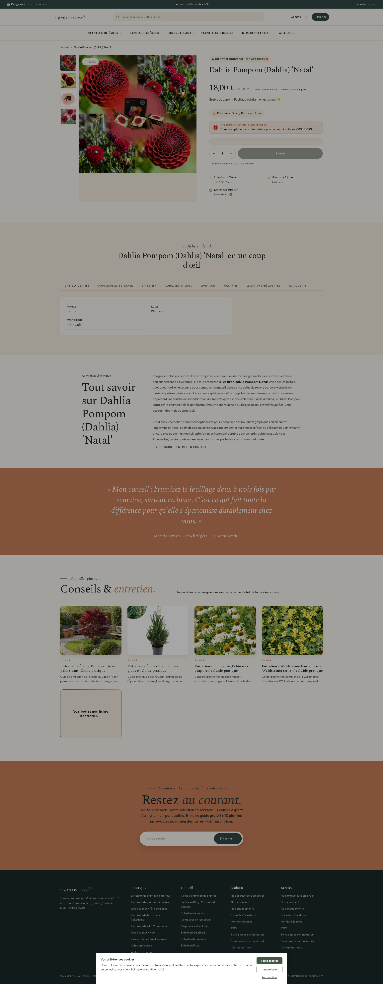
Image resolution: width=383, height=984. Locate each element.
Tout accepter (269, 960)
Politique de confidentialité (147, 969)
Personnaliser (269, 977)
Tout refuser (269, 969)
